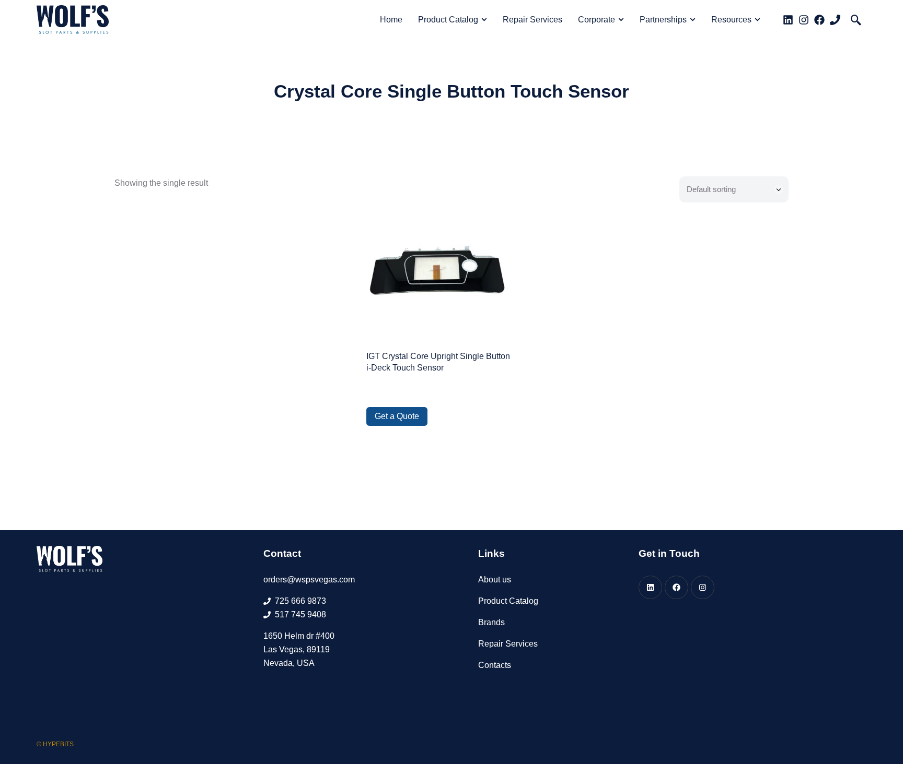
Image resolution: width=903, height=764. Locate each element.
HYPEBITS (58, 744)
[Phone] (835, 20)
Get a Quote (397, 416)
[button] (856, 19)
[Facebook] (819, 20)
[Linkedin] (788, 20)
